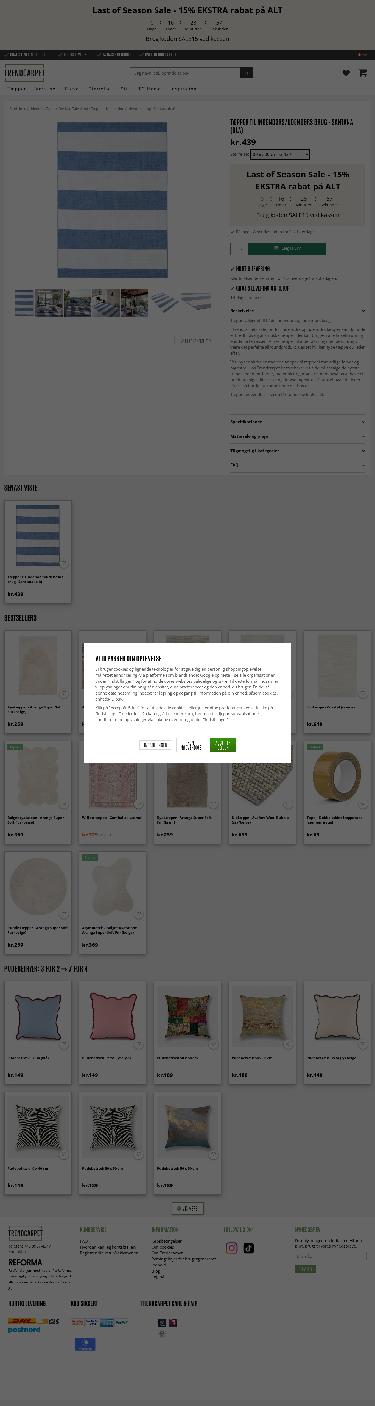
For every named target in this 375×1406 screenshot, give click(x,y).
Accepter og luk (223, 745)
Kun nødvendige (191, 745)
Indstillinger (155, 744)
